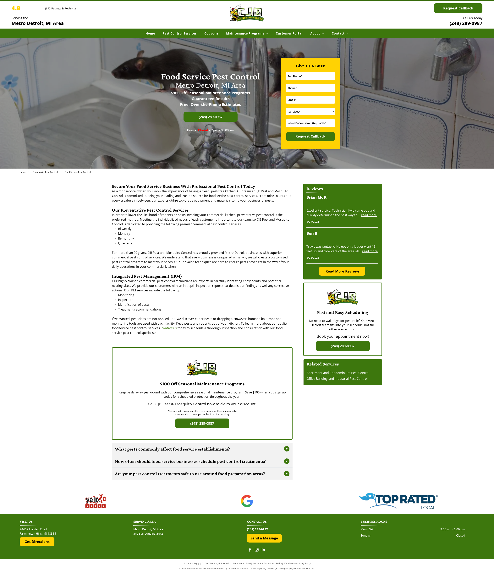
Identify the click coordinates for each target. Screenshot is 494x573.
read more (369, 215)
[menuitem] (150, 33)
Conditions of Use (242, 563)
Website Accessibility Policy (297, 563)
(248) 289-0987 (466, 23)
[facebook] (250, 550)
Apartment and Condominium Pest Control (338, 373)
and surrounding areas (148, 533)
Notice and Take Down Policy (267, 563)
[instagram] (257, 550)
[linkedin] (263, 550)
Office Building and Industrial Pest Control (337, 378)
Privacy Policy (190, 563)
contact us (169, 328)
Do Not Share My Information (216, 563)
